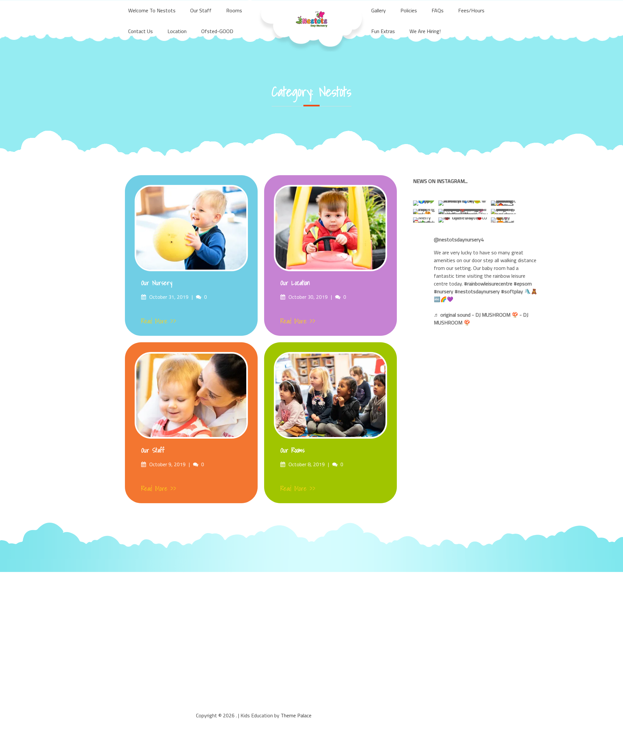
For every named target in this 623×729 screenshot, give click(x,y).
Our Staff (153, 450)
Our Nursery (156, 283)
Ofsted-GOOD (217, 31)
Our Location (295, 283)
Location (177, 31)
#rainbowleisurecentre (488, 283)
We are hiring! (425, 31)
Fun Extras (383, 31)
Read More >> (158, 321)
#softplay (512, 291)
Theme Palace (296, 715)
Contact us (140, 31)
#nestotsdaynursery (477, 291)
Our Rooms (292, 450)
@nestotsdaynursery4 (459, 239)
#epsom (523, 283)
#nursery (443, 291)
